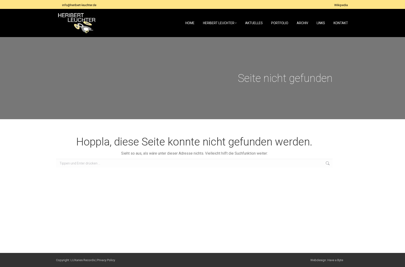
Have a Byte (335, 260)
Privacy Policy (106, 260)
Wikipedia (341, 5)
